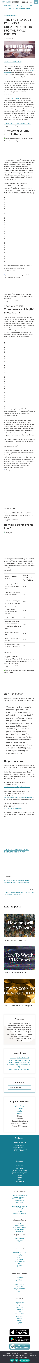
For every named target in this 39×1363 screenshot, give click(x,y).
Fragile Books (19, 1224)
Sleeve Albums (19, 1225)
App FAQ (21, 1181)
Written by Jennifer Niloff (12, 62)
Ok (12, 1360)
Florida (19, 1324)
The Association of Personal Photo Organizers (19, 797)
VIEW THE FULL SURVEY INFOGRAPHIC (17, 124)
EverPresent (15, 98)
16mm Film (19, 1277)
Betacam (19, 1265)
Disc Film (19, 1211)
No (17, 1360)
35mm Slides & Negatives (19, 1206)
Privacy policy (24, 1360)
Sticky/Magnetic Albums (19, 1227)
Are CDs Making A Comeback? (19, 1069)
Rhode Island (19, 1316)
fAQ (16, 1181)
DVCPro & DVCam (19, 1261)
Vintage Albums (19, 1229)
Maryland (19, 1318)
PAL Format (19, 1259)
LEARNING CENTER (10, 15)
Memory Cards (19, 1238)
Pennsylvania (19, 1307)
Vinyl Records (19, 1286)
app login (19, 1175)
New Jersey (19, 1306)
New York (19, 1304)
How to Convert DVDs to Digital (18, 1006)
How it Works (19, 1168)
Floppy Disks (19, 1240)
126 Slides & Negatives (19, 1208)
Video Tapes (19, 1106)
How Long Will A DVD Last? (16, 940)
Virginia (19, 1322)
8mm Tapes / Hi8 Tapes (19, 1252)
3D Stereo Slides (19, 1210)
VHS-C (19, 1258)
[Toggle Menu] (36, 2)
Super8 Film (19, 1281)
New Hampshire (19, 1313)
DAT (19, 1292)
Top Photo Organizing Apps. (13, 808)
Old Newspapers (19, 1200)
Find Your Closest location (19, 1170)
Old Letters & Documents (19, 1199)
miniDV (19, 1256)
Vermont (19, 1315)
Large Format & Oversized (19, 1195)
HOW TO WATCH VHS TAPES (16, 973)
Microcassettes (19, 1290)
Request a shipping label (19, 1172)
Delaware (19, 1320)
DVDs (19, 1242)
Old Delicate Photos (19, 1197)
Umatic (20, 1263)
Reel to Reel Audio (19, 1288)
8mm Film (19, 1279)
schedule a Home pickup (19, 1174)
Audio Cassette (19, 1284)
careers (19, 1177)
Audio (19, 1111)
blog (19, 1179)
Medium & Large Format (20, 1213)
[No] (37, 1357)
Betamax (19, 1267)
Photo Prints (19, 1202)
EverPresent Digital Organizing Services (17, 787)
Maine (19, 1311)
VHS (19, 1254)
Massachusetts (19, 1302)
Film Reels (19, 1108)
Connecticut (19, 1309)
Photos (19, 1113)
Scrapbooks (19, 1231)
